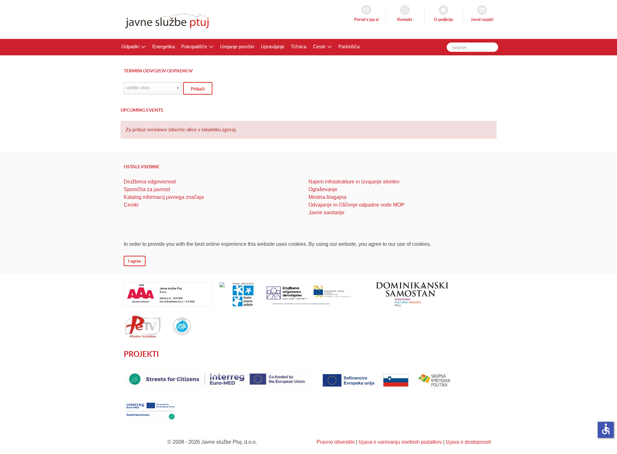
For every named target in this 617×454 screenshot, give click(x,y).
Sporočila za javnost (147, 189)
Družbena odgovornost (150, 181)
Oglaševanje (322, 189)
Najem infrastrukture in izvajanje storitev (353, 181)
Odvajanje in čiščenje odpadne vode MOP (356, 205)
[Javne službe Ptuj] (165, 19)
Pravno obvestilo (336, 442)
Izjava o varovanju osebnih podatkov (400, 442)
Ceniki (131, 205)
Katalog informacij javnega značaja (164, 197)
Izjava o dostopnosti (468, 442)
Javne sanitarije (326, 212)
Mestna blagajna (327, 197)
